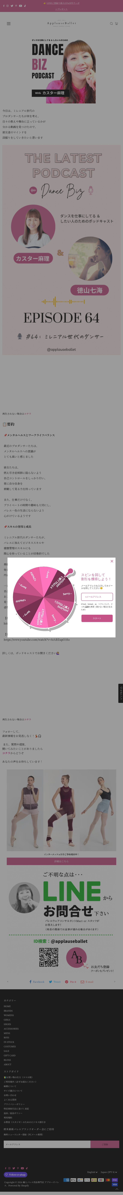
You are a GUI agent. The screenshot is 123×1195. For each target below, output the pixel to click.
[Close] (112, 561)
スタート (97, 618)
